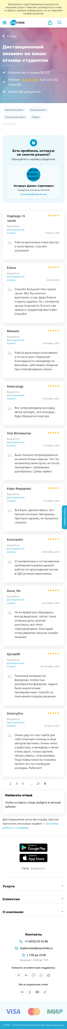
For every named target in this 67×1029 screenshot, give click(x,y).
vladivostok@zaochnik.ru (36, 948)
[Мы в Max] (49, 975)
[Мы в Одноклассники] (30, 992)
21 (38, 784)
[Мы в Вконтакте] (26, 975)
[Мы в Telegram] (18, 975)
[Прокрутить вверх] (4, 1025)
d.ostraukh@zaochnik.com (33, 194)
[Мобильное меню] (4, 22)
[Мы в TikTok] (45, 992)
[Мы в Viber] (33, 975)
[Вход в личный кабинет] (50, 22)
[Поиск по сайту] (59, 22)
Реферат (36, 117)
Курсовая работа (38, 110)
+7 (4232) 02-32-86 (36, 941)
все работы (8, 124)
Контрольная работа (15, 117)
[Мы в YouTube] (37, 992)
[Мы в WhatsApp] (41, 975)
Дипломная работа (14, 110)
